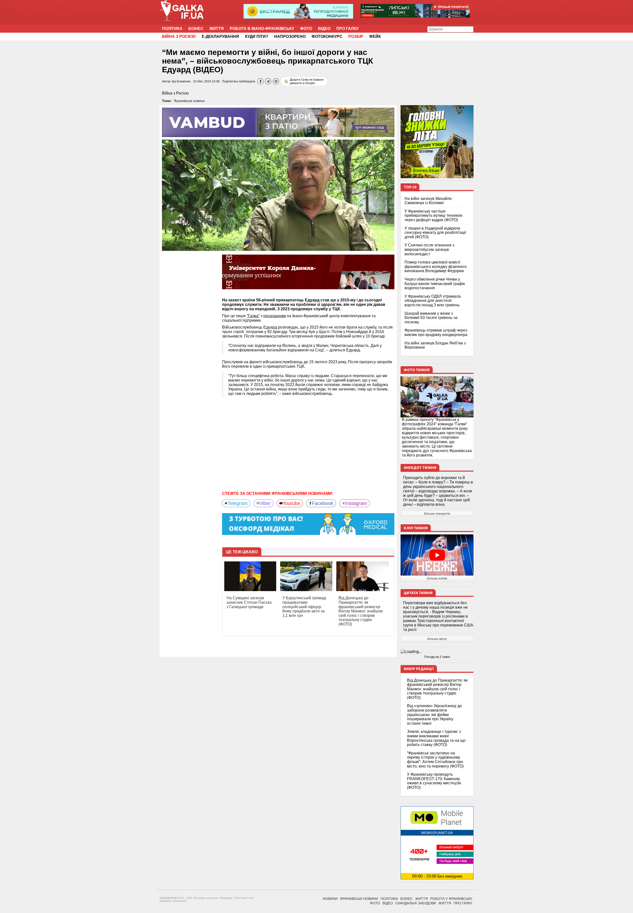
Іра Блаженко (181, 81)
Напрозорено (290, 36)
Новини (330, 899)
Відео (324, 28)
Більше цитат (437, 639)
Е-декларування (220, 36)
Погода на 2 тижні (437, 657)
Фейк (375, 36)
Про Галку (347, 28)
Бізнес (195, 28)
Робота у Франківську (451, 899)
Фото (306, 28)
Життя (216, 28)
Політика (172, 28)
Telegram (237, 503)
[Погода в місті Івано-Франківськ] (437, 651)
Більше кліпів (437, 578)
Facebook (322, 503)
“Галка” (253, 316)
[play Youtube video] (437, 555)
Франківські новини (189, 101)
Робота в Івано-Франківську (262, 28)
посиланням (274, 316)
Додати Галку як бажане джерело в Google (307, 81)
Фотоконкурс (327, 36)
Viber (265, 503)
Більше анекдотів (437, 513)
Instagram (356, 503)
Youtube (291, 503)
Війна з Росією (175, 93)
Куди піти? (256, 36)
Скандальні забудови (415, 903)
